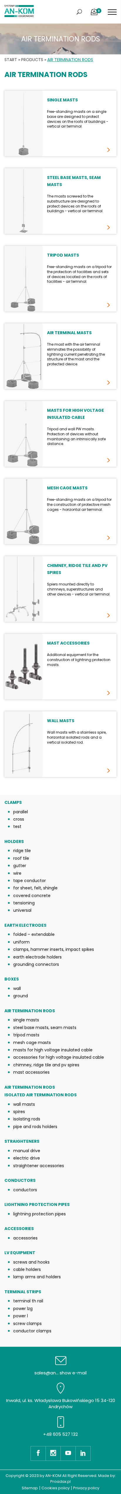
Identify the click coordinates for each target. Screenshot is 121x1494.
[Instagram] (53, 1453)
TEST (17, 826)
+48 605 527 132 (60, 1434)
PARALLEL (20, 812)
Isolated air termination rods (40, 1095)
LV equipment (19, 1253)
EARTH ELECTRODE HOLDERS (37, 957)
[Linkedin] (83, 1453)
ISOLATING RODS (26, 1119)
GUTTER (19, 866)
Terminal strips (22, 1292)
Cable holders (27, 1269)
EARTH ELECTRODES (25, 925)
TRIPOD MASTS (26, 1035)
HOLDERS (14, 841)
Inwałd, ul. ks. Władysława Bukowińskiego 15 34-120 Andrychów (60, 1403)
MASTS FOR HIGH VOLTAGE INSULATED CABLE (53, 1050)
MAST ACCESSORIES (31, 1072)
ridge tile (22, 851)
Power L (20, 1316)
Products (32, 60)
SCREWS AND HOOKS (31, 1262)
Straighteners (21, 1141)
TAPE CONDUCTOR (29, 881)
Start (10, 60)
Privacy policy (86, 1488)
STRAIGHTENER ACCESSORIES (38, 1166)
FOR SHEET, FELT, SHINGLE (35, 888)
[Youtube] (67, 1453)
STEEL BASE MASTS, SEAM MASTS (44, 1027)
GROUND (20, 996)
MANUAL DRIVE (26, 1151)
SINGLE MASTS (26, 1020)
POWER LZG (23, 1308)
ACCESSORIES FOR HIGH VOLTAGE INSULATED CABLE (58, 1057)
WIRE (17, 873)
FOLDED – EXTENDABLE (34, 934)
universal (22, 910)
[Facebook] (38, 1453)
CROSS (18, 819)
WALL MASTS (24, 1104)
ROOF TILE (21, 858)
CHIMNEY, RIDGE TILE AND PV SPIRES (46, 1065)
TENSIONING (24, 903)
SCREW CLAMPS (27, 1323)
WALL (17, 988)
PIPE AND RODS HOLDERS (35, 1127)
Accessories (19, 1229)
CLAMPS (13, 802)
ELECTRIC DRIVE (26, 1158)
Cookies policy (55, 1488)
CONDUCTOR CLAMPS (32, 1331)
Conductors (20, 1180)
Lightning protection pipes (37, 1204)
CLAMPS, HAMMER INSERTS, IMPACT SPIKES (53, 949)
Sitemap (30, 1488)
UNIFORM (21, 942)
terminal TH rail (28, 1301)
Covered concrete (32, 896)
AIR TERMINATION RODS (29, 1011)
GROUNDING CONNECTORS (36, 964)
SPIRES (19, 1112)
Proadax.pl (60, 1481)
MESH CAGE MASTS (32, 1042)
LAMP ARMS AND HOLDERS (37, 1277)
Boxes (11, 979)
